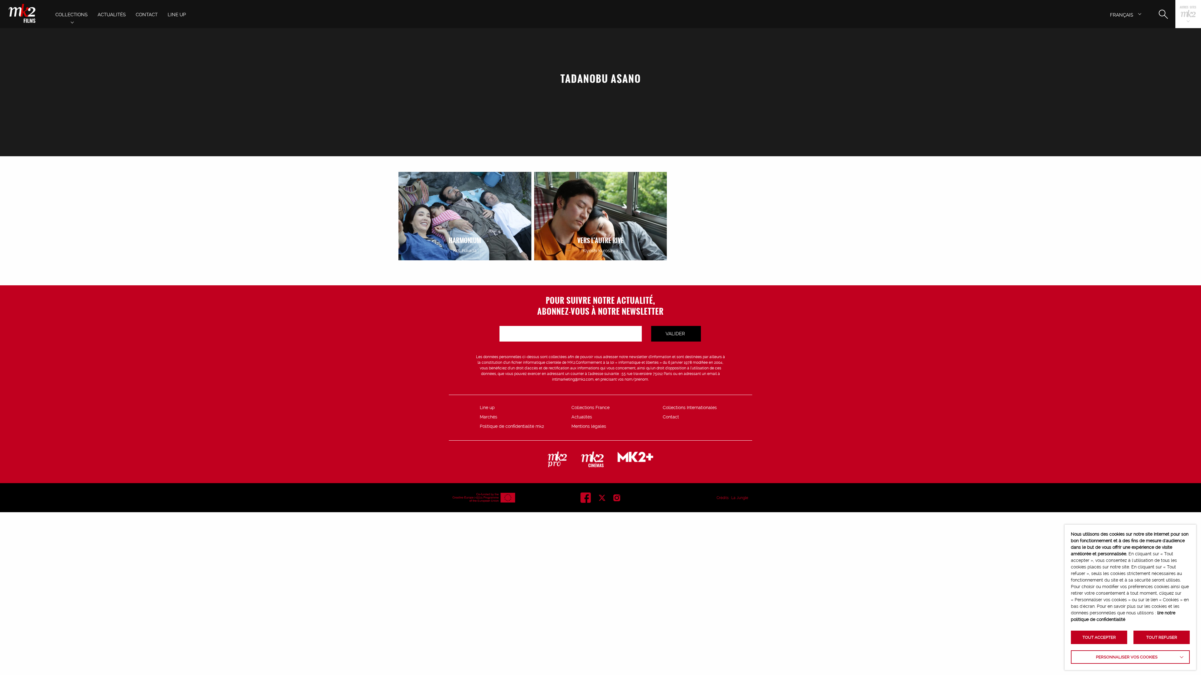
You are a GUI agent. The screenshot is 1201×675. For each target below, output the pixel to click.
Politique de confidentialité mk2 (512, 426)
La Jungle (739, 498)
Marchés (488, 416)
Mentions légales (588, 426)
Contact (671, 416)
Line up (487, 407)
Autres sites (1188, 7)
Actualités (581, 416)
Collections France (590, 407)
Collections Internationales (690, 407)
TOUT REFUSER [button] (1161, 637)
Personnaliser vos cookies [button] (1127, 657)
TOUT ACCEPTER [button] (1099, 637)
